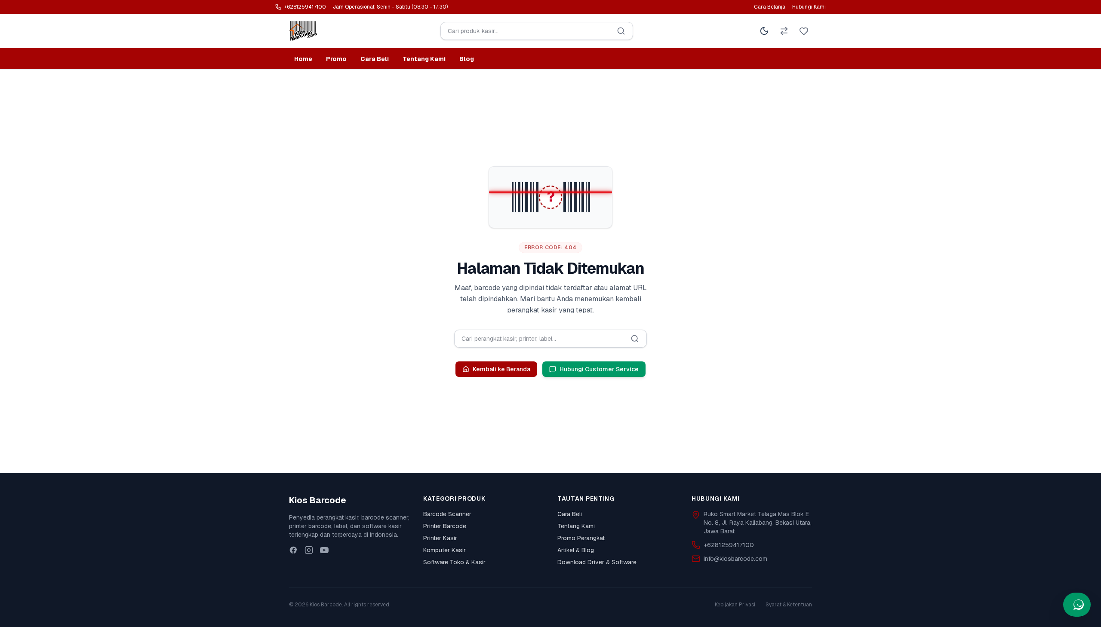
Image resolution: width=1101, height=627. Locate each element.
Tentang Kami (424, 59)
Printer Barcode (444, 526)
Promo (336, 59)
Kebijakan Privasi (735, 604)
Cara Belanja (769, 6)
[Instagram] (308, 550)
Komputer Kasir (444, 550)
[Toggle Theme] (764, 31)
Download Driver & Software (597, 562)
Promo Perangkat (581, 538)
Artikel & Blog (575, 550)
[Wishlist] (804, 31)
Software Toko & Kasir (454, 562)
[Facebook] (293, 550)
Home (303, 59)
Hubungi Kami (809, 6)
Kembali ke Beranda (501, 369)
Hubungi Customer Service (599, 369)
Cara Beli (374, 59)
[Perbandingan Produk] (784, 31)
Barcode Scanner (447, 514)
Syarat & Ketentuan (789, 604)
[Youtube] (324, 550)
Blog (466, 59)
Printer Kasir (440, 538)
